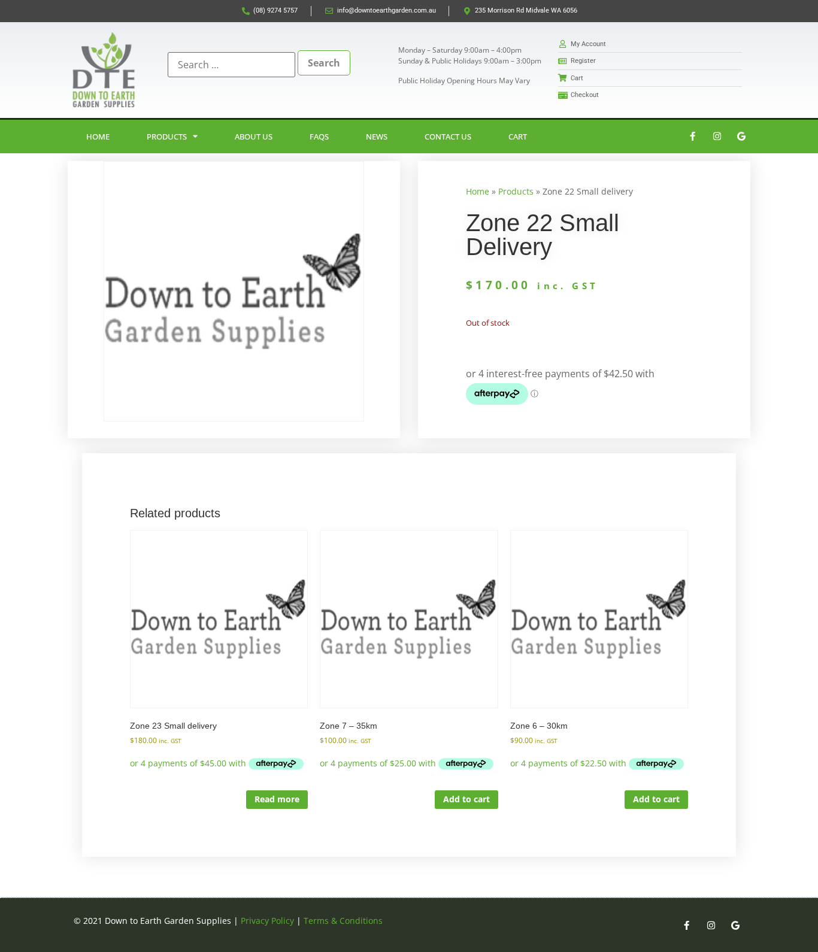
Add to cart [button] (466, 799)
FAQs (319, 136)
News (376, 136)
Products (167, 136)
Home (98, 136)
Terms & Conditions (343, 920)
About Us (253, 136)
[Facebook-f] (692, 136)
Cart (517, 136)
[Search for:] (231, 64)
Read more (277, 799)
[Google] (741, 136)
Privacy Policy (267, 920)
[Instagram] (717, 136)
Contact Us (448, 136)
